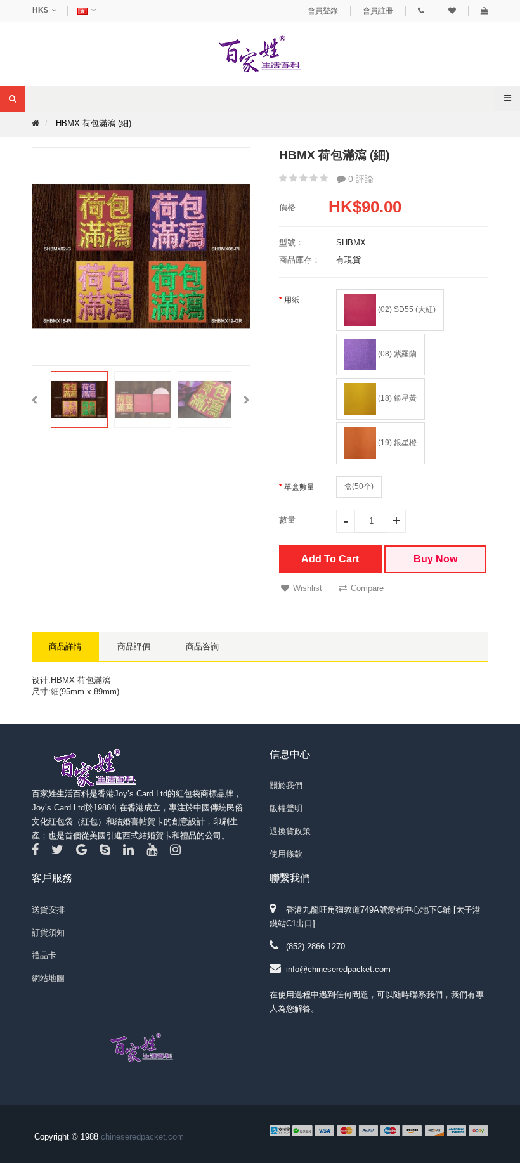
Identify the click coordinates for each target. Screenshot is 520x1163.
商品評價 (133, 646)
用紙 (291, 300)
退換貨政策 (290, 831)
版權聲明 (286, 808)
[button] (34, 399)
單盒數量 (299, 487)
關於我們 (286, 785)
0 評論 (360, 179)
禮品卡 (44, 955)
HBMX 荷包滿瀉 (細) (93, 123)
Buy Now (435, 559)
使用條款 (286, 854)
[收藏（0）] (452, 10)
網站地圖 (48, 978)
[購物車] (484, 10)
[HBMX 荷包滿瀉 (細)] (79, 399)
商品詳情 (65, 646)
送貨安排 (48, 909)
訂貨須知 (48, 932)
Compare (367, 588)
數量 (287, 519)
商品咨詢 (202, 646)
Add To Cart (330, 559)
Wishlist (307, 588)
